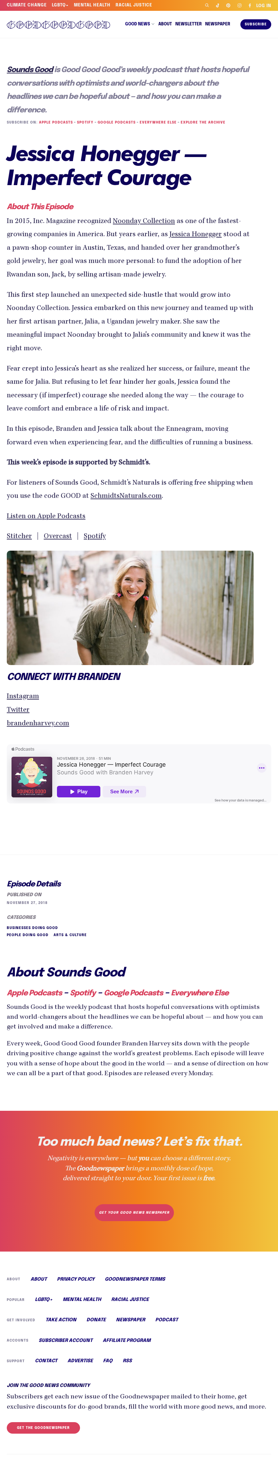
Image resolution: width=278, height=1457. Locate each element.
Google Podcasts (117, 122)
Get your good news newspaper (134, 1212)
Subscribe (256, 24)
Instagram (23, 697)
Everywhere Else (158, 122)
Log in (263, 6)
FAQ (108, 1361)
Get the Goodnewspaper (43, 1428)
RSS (127, 1361)
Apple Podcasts (56, 122)
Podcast (166, 1320)
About (165, 24)
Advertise (80, 1361)
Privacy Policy (76, 1279)
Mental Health (92, 5)
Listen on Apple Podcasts (46, 517)
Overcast (58, 536)
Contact (46, 1361)
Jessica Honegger (196, 235)
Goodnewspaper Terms (135, 1279)
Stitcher (19, 536)
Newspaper (217, 24)
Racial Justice (134, 5)
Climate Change (27, 5)
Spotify (85, 122)
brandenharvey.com (38, 724)
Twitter (18, 710)
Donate (96, 1320)
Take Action (60, 1320)
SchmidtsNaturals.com (126, 496)
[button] (140, 24)
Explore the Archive (203, 122)
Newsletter (188, 24)
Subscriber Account (66, 1340)
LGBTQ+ (60, 5)
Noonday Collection (144, 221)
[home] (61, 24)
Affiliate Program (127, 1340)
